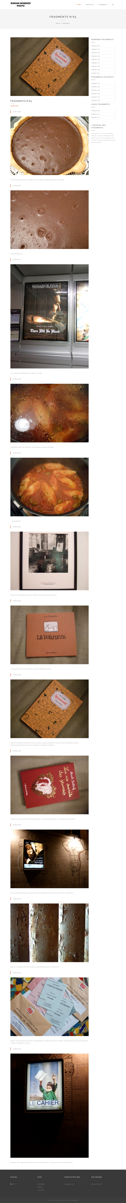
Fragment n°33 (95, 117)
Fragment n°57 (95, 63)
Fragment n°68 (95, 100)
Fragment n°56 (95, 66)
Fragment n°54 (95, 73)
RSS (13, 1184)
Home (79, 4)
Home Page (40, 1184)
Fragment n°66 (95, 93)
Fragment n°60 (95, 52)
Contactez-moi (68, 1184)
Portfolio (90, 4)
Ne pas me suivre (96, 1184)
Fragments (103, 4)
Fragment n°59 (95, 56)
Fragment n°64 (95, 86)
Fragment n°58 (95, 59)
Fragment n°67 (95, 97)
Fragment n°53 (95, 110)
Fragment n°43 (95, 114)
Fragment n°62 (95, 45)
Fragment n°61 (95, 49)
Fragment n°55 (95, 69)
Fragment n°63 (95, 83)
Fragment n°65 (95, 90)
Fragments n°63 (63, 16)
